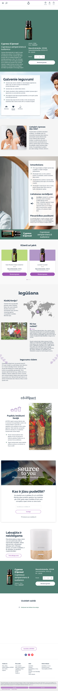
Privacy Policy (14, 689)
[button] (28, 279)
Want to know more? (6, 689)
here (32, 684)
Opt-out (42, 687)
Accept (14, 687)
